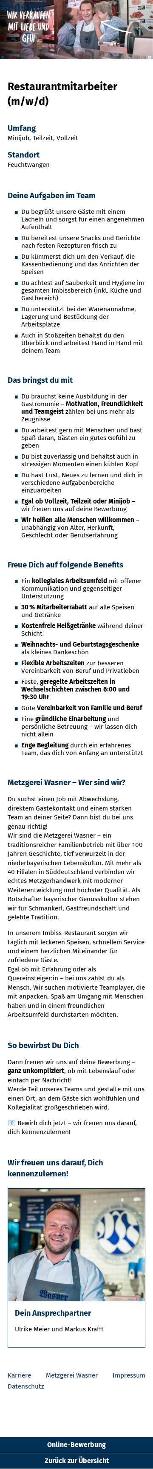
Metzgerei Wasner (72, 1375)
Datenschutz (26, 1386)
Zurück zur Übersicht (77, 1461)
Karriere (19, 1375)
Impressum (129, 1375)
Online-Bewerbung (76, 1445)
